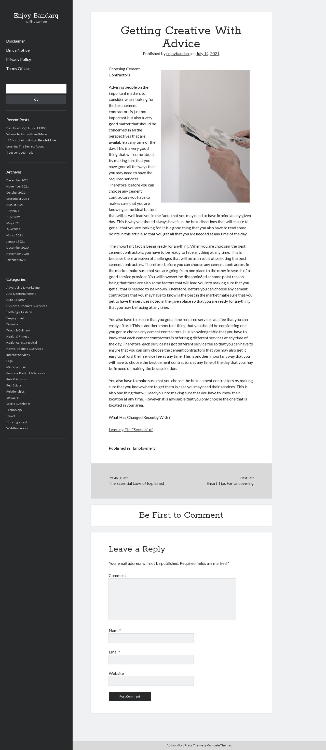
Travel (10, 416)
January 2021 (15, 241)
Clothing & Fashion (19, 312)
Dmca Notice (18, 50)
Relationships (15, 391)
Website (116, 673)
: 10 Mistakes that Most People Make (31, 140)
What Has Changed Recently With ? (140, 417)
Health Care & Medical (21, 342)
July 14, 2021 (207, 53)
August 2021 (15, 205)
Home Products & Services (24, 349)
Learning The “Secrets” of (131, 429)
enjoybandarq (178, 53)
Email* (114, 651)
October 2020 (15, 260)
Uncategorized (16, 422)
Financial (12, 324)
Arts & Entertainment (21, 294)
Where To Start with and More (26, 134)
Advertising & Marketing (22, 287)
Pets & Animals (16, 379)
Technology (14, 410)
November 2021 (17, 186)
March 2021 (14, 235)
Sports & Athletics (18, 404)
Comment (117, 575)
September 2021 (17, 198)
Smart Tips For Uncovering (230, 483)
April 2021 (13, 229)
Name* (115, 630)
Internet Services (18, 355)
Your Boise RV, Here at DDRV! (26, 128)
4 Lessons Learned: (19, 152)
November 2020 (17, 254)
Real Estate (13, 385)
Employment (15, 318)
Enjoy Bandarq (36, 16)
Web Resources (17, 428)
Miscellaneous (16, 367)
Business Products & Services (26, 306)
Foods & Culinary (18, 330)
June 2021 (13, 217)
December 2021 (17, 180)
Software (12, 397)
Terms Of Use (18, 68)
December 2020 (17, 247)
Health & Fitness (17, 336)
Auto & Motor (15, 300)
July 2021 (12, 211)
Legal (9, 361)
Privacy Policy (18, 59)
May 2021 (13, 223)
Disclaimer (15, 40)
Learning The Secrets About (25, 146)
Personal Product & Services (25, 373)
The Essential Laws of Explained (136, 483)
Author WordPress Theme (185, 745)
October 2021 (15, 192)
